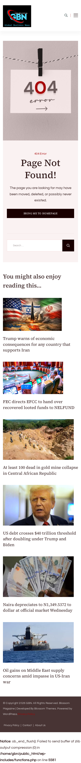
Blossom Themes (45, 708)
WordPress (10, 714)
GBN (29, 703)
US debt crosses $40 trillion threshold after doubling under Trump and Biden (39, 539)
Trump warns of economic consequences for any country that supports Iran (36, 344)
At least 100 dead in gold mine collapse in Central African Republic (40, 470)
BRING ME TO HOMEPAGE (41, 213)
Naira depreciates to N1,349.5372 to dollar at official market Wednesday (37, 607)
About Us (40, 725)
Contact (27, 725)
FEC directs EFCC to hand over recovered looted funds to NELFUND (39, 404)
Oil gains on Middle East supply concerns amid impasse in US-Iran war (36, 676)
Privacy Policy (26, 714)
